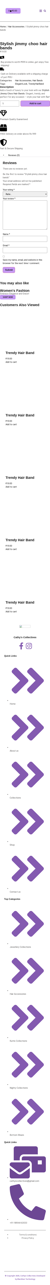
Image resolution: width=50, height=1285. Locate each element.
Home (3, 26)
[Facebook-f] (21, 646)
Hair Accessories (16, 26)
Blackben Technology (26, 1279)
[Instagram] (28, 646)
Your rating (9, 189)
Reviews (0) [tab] (14, 155)
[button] (41, 11)
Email (6, 245)
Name (6, 234)
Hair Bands (37, 80)
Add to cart (35, 103)
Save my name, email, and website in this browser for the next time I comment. (22, 262)
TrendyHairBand (36, 84)
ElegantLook (21, 84)
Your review (9, 198)
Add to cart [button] (11, 362)
